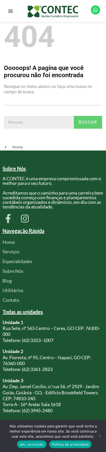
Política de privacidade (70, 444)
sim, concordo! (32, 444)
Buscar (88, 122)
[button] (10, 11)
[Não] (99, 435)
